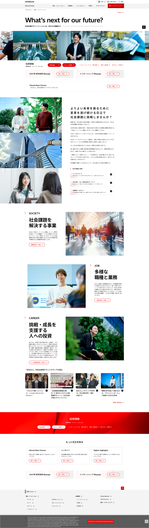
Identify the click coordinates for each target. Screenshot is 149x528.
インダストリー (31, 509)
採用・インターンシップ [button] (115, 6)
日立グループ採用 (117, 65)
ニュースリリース (81, 499)
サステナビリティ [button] (100, 6)
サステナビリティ (104, 499)
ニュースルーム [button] (80, 6)
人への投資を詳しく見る (38, 362)
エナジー (29, 502)
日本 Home (30, 491)
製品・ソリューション (31, 496)
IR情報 (78, 502)
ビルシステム (55, 506)
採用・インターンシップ (106, 502)
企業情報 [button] (70, 6)
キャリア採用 (68, 65)
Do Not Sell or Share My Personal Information (100, 521)
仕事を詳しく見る (101, 300)
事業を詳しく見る (36, 245)
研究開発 (79, 506)
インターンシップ (84, 65)
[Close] (146, 521)
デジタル (29, 499)
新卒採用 (52, 65)
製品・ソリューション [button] (58, 6)
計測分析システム (56, 499)
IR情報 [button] (90, 6)
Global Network (104, 496)
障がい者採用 (104, 65)
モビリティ (29, 506)
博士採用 (95, 65)
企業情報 (78, 496)
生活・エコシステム (57, 502)
